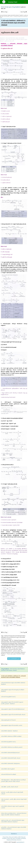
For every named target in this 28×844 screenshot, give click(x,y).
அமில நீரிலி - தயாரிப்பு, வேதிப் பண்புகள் (9, 786)
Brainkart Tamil (12, 2)
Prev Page (4, 11)
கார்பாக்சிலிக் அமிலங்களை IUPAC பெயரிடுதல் (11, 736)
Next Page (23, 11)
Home (2, 7)
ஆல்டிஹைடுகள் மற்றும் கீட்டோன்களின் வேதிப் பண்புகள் (13, 714)
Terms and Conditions (13, 837)
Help (11, 838)
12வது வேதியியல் (16, 7)
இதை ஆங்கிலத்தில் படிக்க (14, 658)
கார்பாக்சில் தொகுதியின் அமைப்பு (8, 741)
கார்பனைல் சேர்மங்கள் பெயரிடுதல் (8, 774)
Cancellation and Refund (21, 838)
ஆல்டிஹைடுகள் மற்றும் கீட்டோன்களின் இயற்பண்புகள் (12, 709)
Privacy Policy (5, 837)
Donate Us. (19, 839)
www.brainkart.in (20, 842)
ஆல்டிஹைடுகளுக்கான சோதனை (8, 720)
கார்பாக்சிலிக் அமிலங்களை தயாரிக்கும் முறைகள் (11, 747)
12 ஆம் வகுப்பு (8, 7)
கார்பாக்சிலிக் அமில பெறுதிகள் (8, 768)
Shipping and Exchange (11, 839)
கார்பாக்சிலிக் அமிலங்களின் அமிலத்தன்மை (10, 763)
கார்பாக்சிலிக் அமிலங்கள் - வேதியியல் (9, 730)
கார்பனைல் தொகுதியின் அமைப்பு (8, 696)
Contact (8, 838)
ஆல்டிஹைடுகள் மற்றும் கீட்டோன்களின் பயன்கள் (11, 725)
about (14, 838)
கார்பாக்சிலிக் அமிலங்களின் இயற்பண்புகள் (10, 752)
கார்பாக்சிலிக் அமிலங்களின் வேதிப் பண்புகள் (10, 758)
